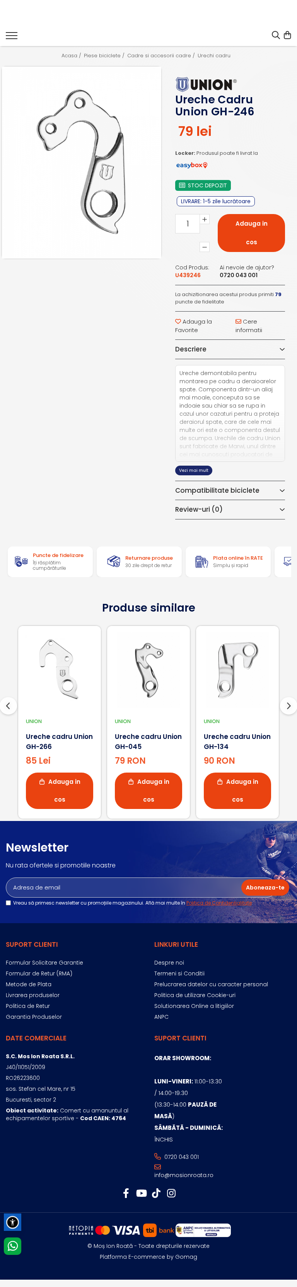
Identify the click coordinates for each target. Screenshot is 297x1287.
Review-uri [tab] (199, 509)
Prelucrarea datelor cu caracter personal (211, 984)
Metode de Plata (28, 984)
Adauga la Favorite (193, 325)
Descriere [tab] (191, 349)
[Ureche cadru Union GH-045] (148, 670)
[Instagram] (171, 1194)
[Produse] (11, 38)
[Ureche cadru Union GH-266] (59, 670)
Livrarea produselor (33, 995)
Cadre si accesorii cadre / (161, 55)
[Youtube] (141, 1194)
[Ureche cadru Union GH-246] (81, 163)
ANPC (161, 1017)
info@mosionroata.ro (183, 1175)
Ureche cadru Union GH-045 (148, 741)
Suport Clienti (32, 944)
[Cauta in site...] (276, 35)
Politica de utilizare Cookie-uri (195, 995)
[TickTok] (156, 1194)
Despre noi (169, 963)
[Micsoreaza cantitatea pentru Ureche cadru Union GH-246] (205, 247)
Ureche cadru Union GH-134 (237, 741)
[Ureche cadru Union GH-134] (237, 670)
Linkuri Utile (176, 944)
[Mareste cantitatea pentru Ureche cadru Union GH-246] (205, 219)
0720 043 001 (181, 1157)
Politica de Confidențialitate (219, 903)
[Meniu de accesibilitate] (12, 1222)
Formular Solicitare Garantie (44, 963)
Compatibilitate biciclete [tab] (217, 490)
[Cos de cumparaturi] (287, 35)
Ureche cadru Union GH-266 (59, 741)
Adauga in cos (252, 232)
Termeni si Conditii (179, 973)
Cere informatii (249, 325)
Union (34, 721)
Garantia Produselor (34, 1017)
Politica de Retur (28, 1006)
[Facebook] (126, 1194)
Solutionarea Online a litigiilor (194, 1006)
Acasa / (72, 55)
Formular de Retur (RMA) (39, 973)
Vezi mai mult (193, 470)
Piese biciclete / (105, 55)
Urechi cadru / (217, 55)
